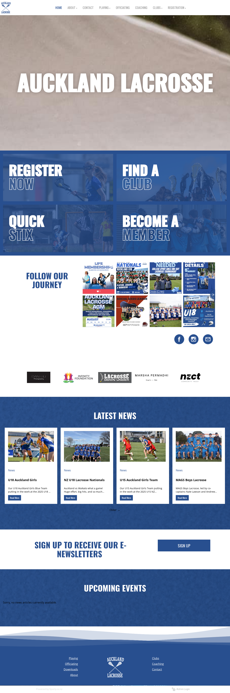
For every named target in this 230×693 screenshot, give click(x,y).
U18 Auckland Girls (22, 480)
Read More (14, 497)
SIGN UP (184, 545)
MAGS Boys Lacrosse (191, 480)
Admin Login (182, 689)
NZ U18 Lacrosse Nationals (84, 480)
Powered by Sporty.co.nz (49, 689)
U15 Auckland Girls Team (139, 480)
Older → (115, 510)
